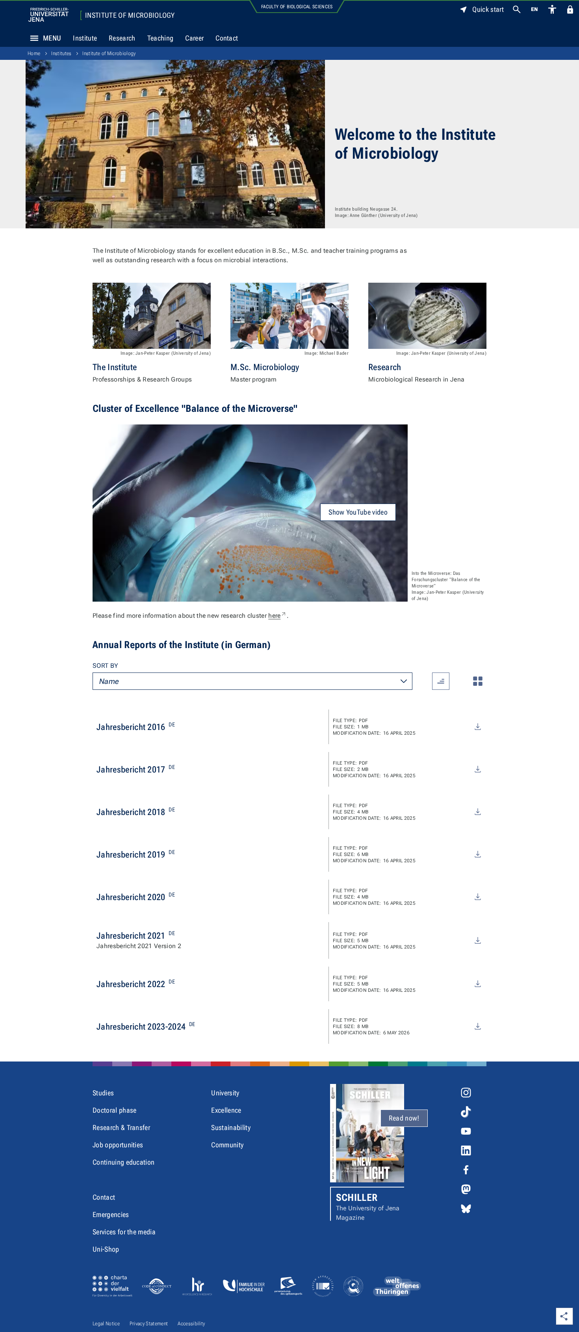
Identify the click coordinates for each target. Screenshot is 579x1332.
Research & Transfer (121, 1127)
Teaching (160, 38)
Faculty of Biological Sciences (297, 6)
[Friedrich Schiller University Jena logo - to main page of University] (48, 15)
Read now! (404, 1118)
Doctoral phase (114, 1110)
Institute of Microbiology (129, 15)
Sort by (105, 665)
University (225, 1093)
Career (194, 38)
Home (34, 53)
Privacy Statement (149, 1323)
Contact (226, 38)
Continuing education (123, 1162)
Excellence (226, 1110)
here (277, 615)
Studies (103, 1093)
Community (227, 1145)
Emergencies (111, 1214)
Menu (52, 38)
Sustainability (230, 1127)
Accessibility (191, 1323)
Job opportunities (118, 1145)
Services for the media (124, 1232)
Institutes (61, 53)
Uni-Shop (106, 1249)
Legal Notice (106, 1323)
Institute (85, 38)
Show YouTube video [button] (358, 512)
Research (122, 38)
